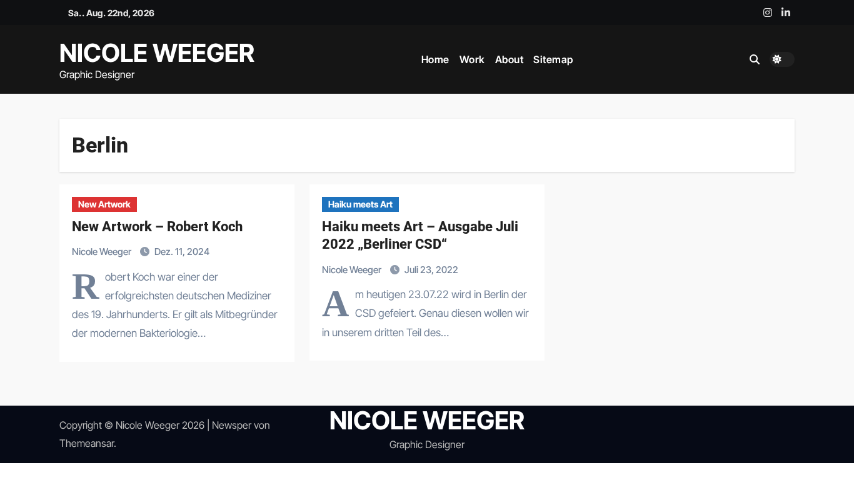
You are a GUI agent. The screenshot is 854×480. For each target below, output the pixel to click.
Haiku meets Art (360, 204)
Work (472, 59)
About (509, 59)
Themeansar (86, 443)
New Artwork (104, 204)
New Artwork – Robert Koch (157, 226)
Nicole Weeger (102, 252)
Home (435, 59)
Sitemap (553, 59)
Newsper (231, 425)
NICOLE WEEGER (156, 53)
